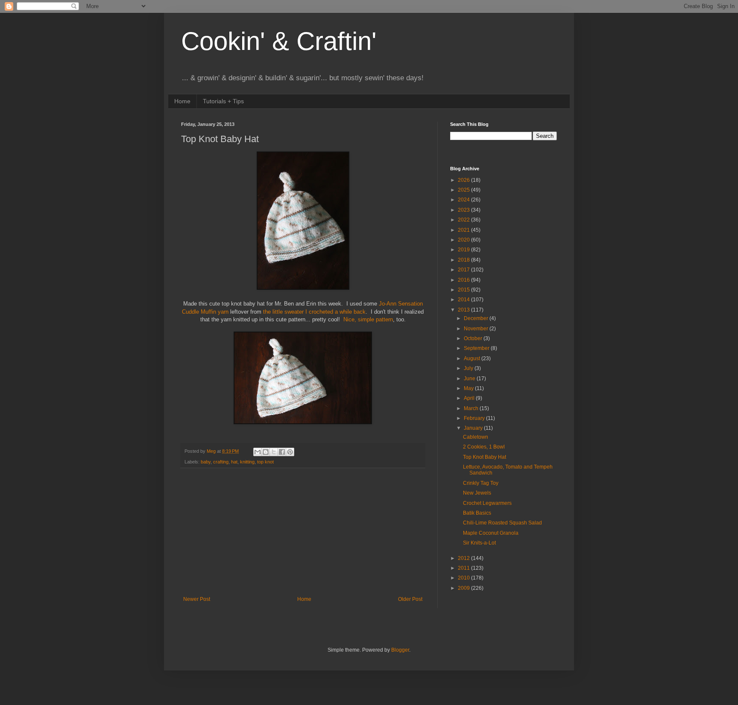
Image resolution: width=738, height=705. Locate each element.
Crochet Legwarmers (487, 503)
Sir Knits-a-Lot (479, 543)
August (472, 358)
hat (234, 461)
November (476, 329)
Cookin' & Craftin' (278, 41)
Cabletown (475, 437)
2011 (464, 568)
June (470, 379)
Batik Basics (477, 513)
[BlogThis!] (265, 452)
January (474, 428)
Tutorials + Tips (223, 101)
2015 (464, 290)
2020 (464, 240)
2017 (464, 270)
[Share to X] (273, 452)
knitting (247, 461)
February (475, 418)
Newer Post (196, 599)
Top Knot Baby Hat (484, 457)
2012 (464, 558)
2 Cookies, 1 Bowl (484, 447)
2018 (464, 260)
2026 (464, 180)
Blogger (400, 650)
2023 (464, 210)
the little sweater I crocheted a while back (314, 312)
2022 (464, 220)
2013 (464, 310)
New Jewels (477, 493)
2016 (464, 280)
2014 (464, 300)
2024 (464, 200)
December (476, 318)
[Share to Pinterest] (290, 452)
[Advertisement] (303, 532)
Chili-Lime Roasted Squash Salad (502, 523)
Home (182, 101)
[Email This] (257, 452)
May (469, 388)
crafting (220, 461)
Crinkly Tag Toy (480, 483)
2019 (464, 250)
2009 (464, 588)
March (472, 408)
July (469, 368)
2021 (464, 230)
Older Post (410, 599)
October (473, 338)
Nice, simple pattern (368, 319)
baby (206, 461)
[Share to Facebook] (282, 452)
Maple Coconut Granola (490, 533)
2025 (464, 190)
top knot (265, 461)
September (477, 348)
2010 (464, 578)
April (470, 398)
